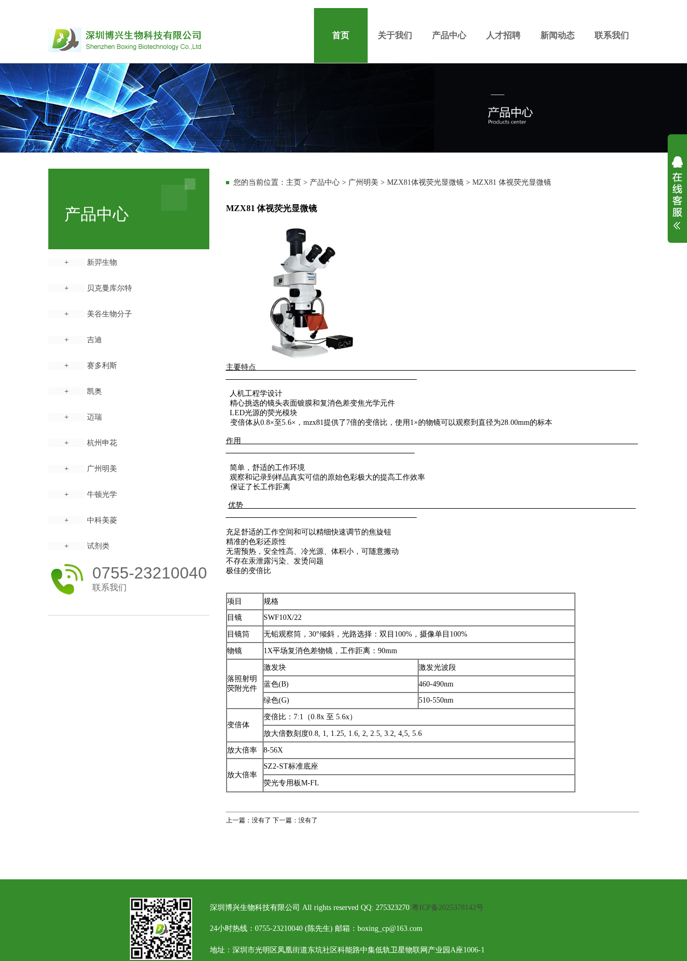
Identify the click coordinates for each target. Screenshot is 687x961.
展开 (677, 199)
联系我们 (612, 35)
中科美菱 (102, 520)
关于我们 (395, 35)
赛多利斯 (102, 366)
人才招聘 (503, 35)
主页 (293, 182)
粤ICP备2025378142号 (448, 908)
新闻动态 (557, 35)
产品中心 (449, 35)
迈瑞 (94, 417)
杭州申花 (102, 443)
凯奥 (94, 391)
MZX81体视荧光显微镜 (425, 182)
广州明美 (102, 469)
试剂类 (98, 546)
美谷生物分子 (109, 314)
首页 (340, 35)
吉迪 (94, 340)
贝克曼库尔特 (109, 288)
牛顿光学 (102, 494)
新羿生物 (102, 262)
